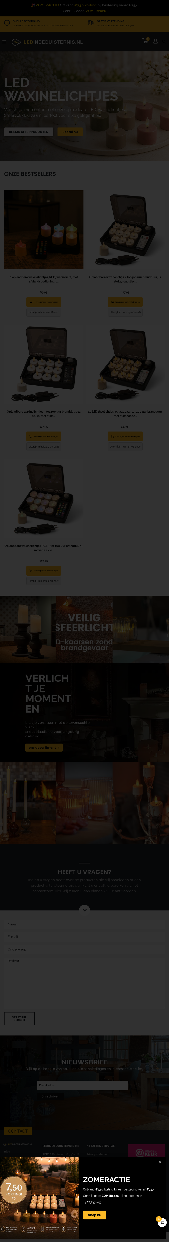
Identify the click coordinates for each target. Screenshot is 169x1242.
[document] (84, 621)
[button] (160, 1162)
